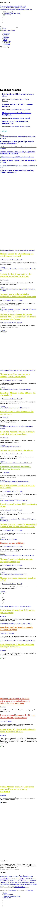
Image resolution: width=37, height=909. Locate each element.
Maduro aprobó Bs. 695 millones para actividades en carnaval (16, 255)
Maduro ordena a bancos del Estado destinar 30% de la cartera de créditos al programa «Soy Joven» (18, 316)
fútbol (21, 880)
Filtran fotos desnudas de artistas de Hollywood (13, 6)
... (3, 599)
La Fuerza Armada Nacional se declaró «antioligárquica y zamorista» (17, 433)
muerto (20, 882)
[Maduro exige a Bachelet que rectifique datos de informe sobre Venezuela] (18, 138)
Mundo (5, 40)
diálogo (1, 880)
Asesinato (30, 876)
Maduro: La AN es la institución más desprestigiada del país (16, 560)
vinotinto (27, 887)
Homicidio (33, 880)
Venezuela (6, 34)
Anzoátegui (23, 876)
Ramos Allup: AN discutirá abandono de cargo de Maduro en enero (17, 730)
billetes (10, 878)
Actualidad (6, 33)
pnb (35, 882)
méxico (25, 882)
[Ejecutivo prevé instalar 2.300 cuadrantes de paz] (14, 500)
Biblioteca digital (8, 12)
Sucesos (5, 35)
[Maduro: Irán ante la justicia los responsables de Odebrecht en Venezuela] (18, 290)
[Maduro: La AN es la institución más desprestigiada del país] (17, 555)
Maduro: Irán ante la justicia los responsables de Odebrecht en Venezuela (18, 295)
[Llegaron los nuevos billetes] (8, 539)
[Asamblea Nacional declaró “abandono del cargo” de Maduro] (17, 640)
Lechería (2, 882)
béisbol (16, 878)
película (32, 882)
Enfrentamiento (16, 880)
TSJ (13, 887)
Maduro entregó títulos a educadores (16, 450)
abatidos (6, 876)
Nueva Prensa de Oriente (17, 99)
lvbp (6, 882)
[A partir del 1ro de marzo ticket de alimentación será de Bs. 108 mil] (18, 270)
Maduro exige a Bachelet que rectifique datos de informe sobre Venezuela (17, 142)
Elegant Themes (12, 890)
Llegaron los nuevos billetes (12, 543)
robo (1, 887)
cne (25, 878)
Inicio (5, 893)
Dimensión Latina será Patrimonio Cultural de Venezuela (15, 468)
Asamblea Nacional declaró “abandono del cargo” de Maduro (17, 645)
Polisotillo (16, 884)
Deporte (5, 38)
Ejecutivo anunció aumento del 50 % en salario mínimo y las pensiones (17, 716)
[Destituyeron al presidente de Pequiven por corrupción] (15, 606)
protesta (26, 884)
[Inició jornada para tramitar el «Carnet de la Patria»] (14, 481)
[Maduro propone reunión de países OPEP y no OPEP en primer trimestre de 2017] (18, 520)
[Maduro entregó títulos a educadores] (10, 446)
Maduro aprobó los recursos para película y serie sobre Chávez (15, 375)
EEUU (5, 880)
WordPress (30, 890)
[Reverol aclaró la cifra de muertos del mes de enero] (14, 408)
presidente (22, 884)
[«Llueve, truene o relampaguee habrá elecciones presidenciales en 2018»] (18, 167)
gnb (25, 880)
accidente (10, 876)
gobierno (28, 880)
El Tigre (10, 880)
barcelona (4, 878)
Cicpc (21, 878)
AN (14, 876)
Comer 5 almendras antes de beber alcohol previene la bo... (16, 9)
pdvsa (28, 882)
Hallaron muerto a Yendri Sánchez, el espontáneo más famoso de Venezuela (17, 153)
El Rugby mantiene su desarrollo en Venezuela (12, 7)
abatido (2, 876)
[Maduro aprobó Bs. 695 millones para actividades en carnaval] (17, 250)
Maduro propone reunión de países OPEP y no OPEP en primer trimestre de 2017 (18, 525)
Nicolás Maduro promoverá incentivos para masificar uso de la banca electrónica (17, 789)
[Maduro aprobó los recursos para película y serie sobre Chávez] (17, 370)
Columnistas (6, 44)
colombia (29, 878)
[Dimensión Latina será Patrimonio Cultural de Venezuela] (16, 463)
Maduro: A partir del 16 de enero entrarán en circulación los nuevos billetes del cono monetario (15, 701)
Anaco (16, 876)
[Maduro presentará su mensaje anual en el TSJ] (13, 574)
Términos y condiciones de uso (11, 13)
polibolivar (12, 884)
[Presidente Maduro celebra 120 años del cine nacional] (15, 389)
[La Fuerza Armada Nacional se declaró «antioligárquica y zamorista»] (18, 428)
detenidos (34, 878)
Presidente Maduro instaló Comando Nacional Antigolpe (16, 628)
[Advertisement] (18, 67)
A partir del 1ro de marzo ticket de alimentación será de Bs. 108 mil (15, 275)
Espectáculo (6, 42)
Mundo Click (7, 41)
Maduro (9, 882)
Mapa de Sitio (7, 897)
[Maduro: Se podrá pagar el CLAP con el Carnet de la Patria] (17, 157)
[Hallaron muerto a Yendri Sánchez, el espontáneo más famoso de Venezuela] (18, 148)
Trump (10, 887)
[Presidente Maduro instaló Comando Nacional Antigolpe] (16, 623)
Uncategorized (4, 633)
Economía (6, 37)
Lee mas (2, 267)
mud (13, 882)
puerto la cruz (32, 884)
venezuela (19, 886)
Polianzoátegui (4, 884)
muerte (16, 882)
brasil (13, 878)
